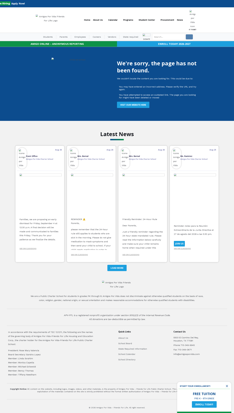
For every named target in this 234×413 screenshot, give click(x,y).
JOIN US (179, 243)
